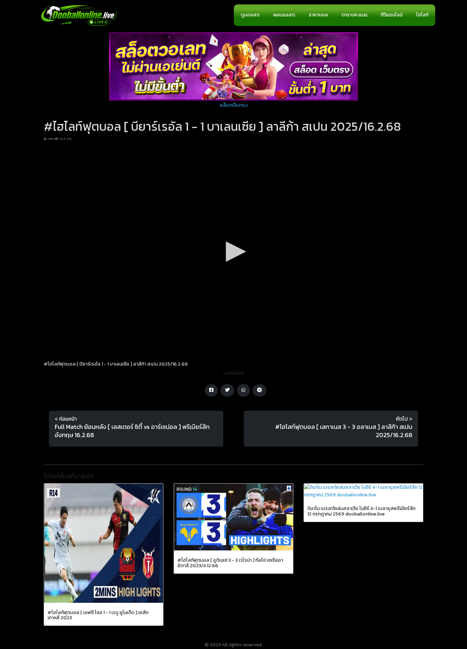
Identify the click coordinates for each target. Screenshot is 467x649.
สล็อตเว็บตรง (233, 105)
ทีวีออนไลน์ (391, 14)
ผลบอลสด (284, 14)
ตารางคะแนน (354, 14)
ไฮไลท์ (422, 14)
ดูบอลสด (250, 14)
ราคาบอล (318, 14)
